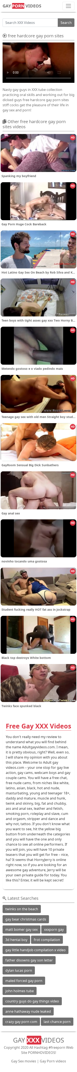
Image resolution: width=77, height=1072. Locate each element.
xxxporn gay (54, 929)
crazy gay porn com (21, 1021)
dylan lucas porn (18, 970)
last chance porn (57, 1021)
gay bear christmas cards (25, 919)
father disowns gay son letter (29, 960)
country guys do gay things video (32, 1001)
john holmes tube (19, 991)
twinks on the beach (21, 909)
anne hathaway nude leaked (28, 1011)
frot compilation (47, 939)
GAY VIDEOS (22, 6)
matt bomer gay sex (21, 929)
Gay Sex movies (23, 1061)
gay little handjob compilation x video (35, 950)
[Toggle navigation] (68, 6)
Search (66, 22)
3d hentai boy (16, 939)
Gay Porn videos (53, 1061)
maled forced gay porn (23, 980)
